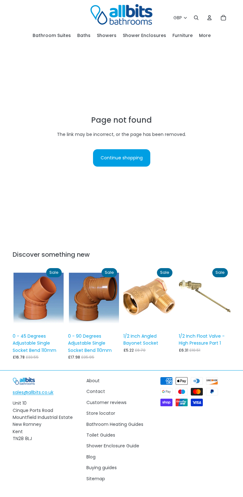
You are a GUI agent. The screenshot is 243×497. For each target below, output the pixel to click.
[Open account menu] (209, 18)
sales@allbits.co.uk (33, 392)
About (93, 380)
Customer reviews (106, 402)
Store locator (100, 413)
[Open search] (196, 18)
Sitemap (95, 479)
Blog (91, 457)
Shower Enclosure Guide (112, 446)
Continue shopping (122, 158)
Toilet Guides (100, 435)
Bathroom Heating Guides (114, 424)
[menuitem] (205, 35)
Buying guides (101, 467)
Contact (95, 391)
